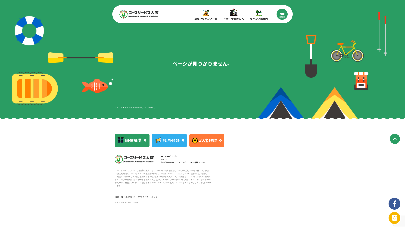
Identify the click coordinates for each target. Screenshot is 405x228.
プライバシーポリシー (149, 197)
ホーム (117, 107)
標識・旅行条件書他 (125, 197)
